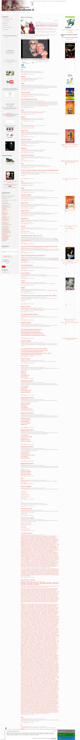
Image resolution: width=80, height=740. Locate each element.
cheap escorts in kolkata (52, 614)
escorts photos (40, 654)
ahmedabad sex (33, 555)
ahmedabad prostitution (25, 553)
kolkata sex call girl (55, 697)
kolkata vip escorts (42, 588)
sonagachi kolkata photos (25, 679)
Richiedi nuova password (8, 256)
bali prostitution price (35, 567)
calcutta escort (41, 627)
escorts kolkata (26, 597)
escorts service (25, 598)
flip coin (22, 318)
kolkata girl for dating (50, 663)
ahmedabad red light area (44, 560)
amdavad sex (31, 554)
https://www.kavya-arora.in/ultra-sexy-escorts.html (30, 330)
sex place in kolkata (30, 708)
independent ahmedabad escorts (36, 574)
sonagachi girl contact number (35, 613)
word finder (53, 283)
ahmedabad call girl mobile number (50, 543)
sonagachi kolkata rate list (54, 632)
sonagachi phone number (28, 681)
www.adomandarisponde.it (6, 232)
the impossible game (27, 265)
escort (22, 589)
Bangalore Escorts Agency (25, 403)
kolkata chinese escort (24, 593)
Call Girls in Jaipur (26, 139)
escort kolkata (56, 630)
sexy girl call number (36, 676)
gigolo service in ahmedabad (51, 563)
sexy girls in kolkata (53, 625)
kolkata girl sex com (44, 708)
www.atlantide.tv (4, 239)
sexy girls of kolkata (39, 637)
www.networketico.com (6, 219)
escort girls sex (55, 556)
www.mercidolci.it (5, 223)
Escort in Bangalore (24, 387)
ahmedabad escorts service (52, 568)
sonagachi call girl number (41, 605)
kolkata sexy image (53, 626)
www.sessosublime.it (5, 236)
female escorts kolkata (33, 632)
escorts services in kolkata (42, 617)
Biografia (8, 12)
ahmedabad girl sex (54, 540)
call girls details (44, 661)
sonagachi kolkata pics (24, 644)
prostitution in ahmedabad (43, 553)
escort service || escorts (28, 580)
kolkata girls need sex (24, 683)
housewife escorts (44, 658)
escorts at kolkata (54, 613)
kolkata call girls (54, 588)
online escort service (42, 701)
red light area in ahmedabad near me (39, 551)
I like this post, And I (26, 508)
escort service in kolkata (34, 596)
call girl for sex (27, 560)
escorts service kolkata (42, 596)
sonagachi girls (37, 661)
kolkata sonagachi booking (50, 616)
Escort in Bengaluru (24, 456)
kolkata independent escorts (28, 590)
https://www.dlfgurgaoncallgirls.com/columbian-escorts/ (31, 329)
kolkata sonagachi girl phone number (44, 633)
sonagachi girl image (27, 651)
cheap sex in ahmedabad (39, 538)
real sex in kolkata (41, 706)
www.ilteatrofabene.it (5, 229)
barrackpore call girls (30, 604)
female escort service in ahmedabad (51, 539)
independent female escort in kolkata (40, 643)
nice (22, 181)
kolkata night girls (51, 669)
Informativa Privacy (36, 738)
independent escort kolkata (54, 635)
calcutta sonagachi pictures (48, 671)
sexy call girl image (26, 639)
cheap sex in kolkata (41, 668)
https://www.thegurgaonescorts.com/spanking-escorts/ (31, 332)
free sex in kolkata (35, 711)
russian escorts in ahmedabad (39, 554)
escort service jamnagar (26, 557)
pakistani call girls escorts (35, 614)
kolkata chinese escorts (33, 593)
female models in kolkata (28, 655)
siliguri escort (23, 646)
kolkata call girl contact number (51, 639)
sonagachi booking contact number (50, 610)
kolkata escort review (48, 621)
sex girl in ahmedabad (30, 573)
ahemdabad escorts (46, 574)
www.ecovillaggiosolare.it (6, 230)
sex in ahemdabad (31, 537)
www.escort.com (56, 671)
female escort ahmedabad (35, 540)
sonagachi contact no (24, 640)
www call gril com (33, 639)
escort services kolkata (54, 619)
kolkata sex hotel (48, 707)
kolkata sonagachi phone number (36, 679)
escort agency (29, 609)
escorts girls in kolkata (52, 640)
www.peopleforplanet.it (6, 203)
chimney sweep (25, 92)
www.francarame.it (5, 206)
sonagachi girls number (37, 618)
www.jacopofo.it (4, 214)
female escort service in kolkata (51, 656)
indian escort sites (55, 712)
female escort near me (24, 703)
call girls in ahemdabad (34, 553)
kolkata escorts (23, 588)
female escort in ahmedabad (25, 575)
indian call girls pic (32, 640)
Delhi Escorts (23, 372)
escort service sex (53, 557)
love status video (35, 72)
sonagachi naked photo (48, 654)
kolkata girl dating (42, 664)
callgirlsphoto (26, 642)
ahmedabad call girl (47, 538)
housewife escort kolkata (42, 611)
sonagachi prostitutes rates (28, 634)
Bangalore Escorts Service (25, 392)
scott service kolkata (47, 628)
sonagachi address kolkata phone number (33, 646)
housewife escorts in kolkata (32, 610)
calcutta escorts (44, 600)
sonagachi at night (32, 683)
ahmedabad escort (38, 536)
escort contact (54, 707)
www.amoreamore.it (5, 238)
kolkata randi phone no (39, 669)
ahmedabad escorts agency (25, 570)
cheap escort (31, 653)
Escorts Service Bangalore (25, 422)
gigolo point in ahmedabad (25, 555)
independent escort (37, 590)
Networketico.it (8, 114)
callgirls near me (38, 713)
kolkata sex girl (52, 705)
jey (21, 70)
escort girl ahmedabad (54, 574)
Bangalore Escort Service (25, 439)
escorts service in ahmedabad (45, 569)
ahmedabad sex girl (37, 571)
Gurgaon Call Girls (24, 497)
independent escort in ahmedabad (26, 541)
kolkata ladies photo (43, 659)
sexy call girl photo (30, 643)
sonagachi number (30, 680)
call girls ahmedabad (42, 564)
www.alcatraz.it (4, 198)
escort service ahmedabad (25, 568)
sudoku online (53, 361)
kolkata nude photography (50, 677)
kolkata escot (53, 636)
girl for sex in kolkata (50, 701)
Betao (38, 720)
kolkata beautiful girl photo (36, 649)
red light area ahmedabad (30, 556)
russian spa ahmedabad (52, 566)
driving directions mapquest (38, 310)
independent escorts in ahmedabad (49, 536)
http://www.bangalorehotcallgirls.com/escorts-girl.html (31, 354)
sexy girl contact (33, 665)
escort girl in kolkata (32, 642)
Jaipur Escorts (36, 134)
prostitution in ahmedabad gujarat (44, 561)
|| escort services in (26, 533)
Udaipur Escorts (23, 526)
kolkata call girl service (41, 656)
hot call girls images (47, 636)
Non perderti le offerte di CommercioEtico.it (70, 37)
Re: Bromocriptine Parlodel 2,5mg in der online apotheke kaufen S (40, 170)
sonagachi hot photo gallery (26, 629)
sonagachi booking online (39, 621)
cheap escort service (45, 626)
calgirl (37, 564)
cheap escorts (43, 623)
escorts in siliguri (35, 627)
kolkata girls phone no (24, 666)
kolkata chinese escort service (32, 594)
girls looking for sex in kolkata (33, 667)
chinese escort (54, 592)
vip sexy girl (46, 665)
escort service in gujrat (35, 560)
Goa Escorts (44, 275)
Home (4, 12)
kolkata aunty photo (49, 664)
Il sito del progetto (70, 32)
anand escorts (45, 549)
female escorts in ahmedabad (29, 536)
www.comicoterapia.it (5, 220)
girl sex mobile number (28, 565)
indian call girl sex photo (26, 656)
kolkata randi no (36, 677)
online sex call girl (39, 562)
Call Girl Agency (25, 273)
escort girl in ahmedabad (51, 570)
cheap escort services (54, 631)
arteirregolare (4, 218)
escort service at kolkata (34, 597)
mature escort (23, 619)
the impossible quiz (46, 166)
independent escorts (45, 590)
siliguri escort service (24, 650)
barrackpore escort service (25, 605)
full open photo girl (44, 672)
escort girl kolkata (54, 644)
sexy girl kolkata (46, 641)
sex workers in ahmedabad (40, 556)
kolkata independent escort (39, 648)
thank (22, 188)
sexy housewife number (49, 666)
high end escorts (32, 666)
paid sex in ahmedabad (30, 538)
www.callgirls (41, 651)
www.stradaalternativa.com (6, 235)
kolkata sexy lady (53, 649)
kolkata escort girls (31, 645)
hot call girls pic (44, 620)
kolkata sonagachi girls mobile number (28, 636)
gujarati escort (53, 561)
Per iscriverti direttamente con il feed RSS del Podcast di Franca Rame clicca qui (10, 185)
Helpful (23, 288)
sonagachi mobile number (39, 673)
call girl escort (29, 567)
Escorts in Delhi (24, 373)
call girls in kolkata (46, 589)
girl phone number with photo (53, 672)
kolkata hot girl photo (27, 616)
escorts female (55, 681)
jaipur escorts (25, 210)
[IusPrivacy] (53, 738)
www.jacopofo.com (5, 212)
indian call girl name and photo (47, 681)
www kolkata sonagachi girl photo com (41, 653)
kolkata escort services (47, 599)
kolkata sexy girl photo (24, 612)
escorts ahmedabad (34, 570)
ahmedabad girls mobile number (47, 558)
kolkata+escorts (24, 606)
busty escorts (33, 674)
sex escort (52, 559)
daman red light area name (51, 565)
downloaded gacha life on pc (42, 102)
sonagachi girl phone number (36, 624)
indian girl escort (54, 679)
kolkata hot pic (39, 620)
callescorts (48, 668)
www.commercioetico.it (5, 222)
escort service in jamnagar (36, 558)
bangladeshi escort (35, 678)
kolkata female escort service (46, 624)
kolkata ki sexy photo (24, 632)
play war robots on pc (42, 104)
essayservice (38, 87)
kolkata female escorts (27, 622)
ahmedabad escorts (36, 535)
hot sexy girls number (35, 675)
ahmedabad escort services (45, 540)
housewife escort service (25, 682)
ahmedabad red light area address (43, 545)
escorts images (35, 659)
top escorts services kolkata (28, 699)
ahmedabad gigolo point (50, 551)
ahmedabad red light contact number (52, 573)
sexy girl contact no (25, 672)
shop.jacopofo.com (5, 213)
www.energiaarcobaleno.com (7, 224)
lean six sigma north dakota (25, 231)
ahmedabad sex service (41, 572)
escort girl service (43, 565)
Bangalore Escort (24, 389)
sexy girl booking (40, 665)
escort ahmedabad (30, 571)
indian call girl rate (28, 687)
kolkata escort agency (46, 645)
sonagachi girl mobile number (44, 635)
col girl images (35, 671)
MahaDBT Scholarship (28, 79)
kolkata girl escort (39, 644)
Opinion (23, 76)
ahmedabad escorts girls (47, 537)
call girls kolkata (33, 589)
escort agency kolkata (31, 697)
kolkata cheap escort (24, 701)
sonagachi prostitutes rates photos (49, 637)
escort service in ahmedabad (25, 569)
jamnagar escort (28, 559)
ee (21, 725)
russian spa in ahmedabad (30, 564)
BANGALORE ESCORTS (27, 381)
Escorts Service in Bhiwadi (25, 529)
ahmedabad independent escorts (53, 547)
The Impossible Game (48, 267)
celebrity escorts (51, 680)
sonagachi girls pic (54, 645)
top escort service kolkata (41, 598)
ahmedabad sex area (24, 552)
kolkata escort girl (28, 649)
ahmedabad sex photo (41, 552)
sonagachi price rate (41, 630)
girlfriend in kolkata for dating (31, 663)
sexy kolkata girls (34, 656)
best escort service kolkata (45, 631)
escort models (23, 680)
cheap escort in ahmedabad (31, 545)
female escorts (37, 592)
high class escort (32, 644)
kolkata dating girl (32, 657)
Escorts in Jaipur (23, 144)
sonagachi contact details (53, 646)
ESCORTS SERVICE (26, 323)
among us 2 (23, 159)
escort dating (46, 655)
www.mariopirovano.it (5, 210)
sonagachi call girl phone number (34, 612)
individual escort (37, 566)
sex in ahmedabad (42, 563)
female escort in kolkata (38, 680)
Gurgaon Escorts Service (25, 494)
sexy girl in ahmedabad (28, 549)
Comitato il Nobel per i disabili (7, 18)
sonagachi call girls (44, 614)
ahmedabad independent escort (37, 543)
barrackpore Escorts (46, 604)
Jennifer (23, 226)
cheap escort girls (35, 616)
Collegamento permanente (25, 71)
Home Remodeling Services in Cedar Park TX (41, 249)
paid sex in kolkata (41, 692)
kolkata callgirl (40, 655)
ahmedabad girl (44, 566)
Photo (22, 110)
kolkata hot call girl (39, 638)
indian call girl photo (29, 676)
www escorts (46, 615)
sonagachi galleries (51, 670)
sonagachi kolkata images (51, 676)
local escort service (54, 554)
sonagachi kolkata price (39, 662)
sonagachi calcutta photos (41, 663)
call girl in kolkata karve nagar (54, 655)
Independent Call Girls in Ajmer (26, 524)
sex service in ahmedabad (25, 574)
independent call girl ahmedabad (26, 551)
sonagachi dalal (34, 629)
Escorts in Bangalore (24, 386)
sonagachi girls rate (51, 620)
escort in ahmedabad (35, 569)
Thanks (23, 281)
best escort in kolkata (36, 631)
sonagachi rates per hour (55, 647)
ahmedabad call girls (27, 558)
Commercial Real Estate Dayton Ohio (37, 112)
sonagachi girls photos (24, 654)
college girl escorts (48, 657)
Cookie (28, 12)
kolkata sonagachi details (55, 668)
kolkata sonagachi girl (28, 618)
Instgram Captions (26, 119)
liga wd (46, 504)
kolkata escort (29, 588)
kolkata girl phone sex (45, 713)
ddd (22, 717)
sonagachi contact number (41, 642)
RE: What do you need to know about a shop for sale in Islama (39, 295)
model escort (38, 672)
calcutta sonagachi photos (49, 673)
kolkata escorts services (25, 596)
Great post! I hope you (27, 155)
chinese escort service (53, 594)
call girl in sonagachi (51, 609)
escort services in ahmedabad (27, 535)
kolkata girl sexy (29, 658)
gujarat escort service (45, 559)
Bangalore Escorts (24, 438)
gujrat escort (47, 554)
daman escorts (48, 555)
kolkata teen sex (44, 670)
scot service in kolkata (30, 695)
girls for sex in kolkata (29, 696)
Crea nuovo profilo (7, 255)
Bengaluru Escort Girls (25, 469)
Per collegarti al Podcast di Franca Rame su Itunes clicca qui (10, 182)
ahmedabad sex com (52, 560)
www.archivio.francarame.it (6, 207)
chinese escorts (48, 592)
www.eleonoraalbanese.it (6, 227)
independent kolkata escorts (25, 614)
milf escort (28, 625)
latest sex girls (51, 708)
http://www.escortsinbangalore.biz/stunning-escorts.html (32, 351)
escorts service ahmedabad (39, 573)
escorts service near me (48, 693)
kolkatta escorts (29, 600)
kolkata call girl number (41, 639)
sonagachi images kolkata (30, 673)
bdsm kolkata (45, 640)
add (22, 478)
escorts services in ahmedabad (47, 571)
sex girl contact (43, 676)
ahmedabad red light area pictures (51, 552)
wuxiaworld (51, 190)
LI (21, 502)
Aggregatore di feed (6, 272)
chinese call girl (46, 594)
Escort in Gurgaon (26, 486)
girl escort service (45, 699)
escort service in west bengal (39, 709)
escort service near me (51, 596)
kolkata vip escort (35, 588)
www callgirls (45, 606)
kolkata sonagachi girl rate (32, 617)
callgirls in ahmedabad (52, 553)
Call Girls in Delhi (24, 370)
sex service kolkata (51, 600)
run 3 (32, 183)
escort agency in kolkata (43, 650)
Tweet (23, 65)
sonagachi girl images (52, 653)
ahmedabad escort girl (54, 569)
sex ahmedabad (27, 563)
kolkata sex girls (24, 667)
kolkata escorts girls (45, 618)
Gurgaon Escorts (24, 491)
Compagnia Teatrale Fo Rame (16, 12)
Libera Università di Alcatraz (7, 27)
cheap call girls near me (47, 638)
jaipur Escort (24, 130)
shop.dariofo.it (4, 209)
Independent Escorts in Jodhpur (26, 523)
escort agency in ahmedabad (29, 539)
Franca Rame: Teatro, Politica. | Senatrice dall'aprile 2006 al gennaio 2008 (50, 1)
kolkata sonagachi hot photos (47, 652)
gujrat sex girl (45, 562)
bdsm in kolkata (52, 641)
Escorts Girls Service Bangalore (26, 436)
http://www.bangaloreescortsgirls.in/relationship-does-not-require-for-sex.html (36, 353)
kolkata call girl (48, 588)
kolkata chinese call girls (42, 593)
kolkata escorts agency (50, 598)
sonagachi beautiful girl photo (46, 674)
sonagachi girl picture (28, 659)
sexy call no (38, 670)
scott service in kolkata (36, 622)
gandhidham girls (27, 562)
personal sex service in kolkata (44, 625)
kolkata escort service (44, 595)
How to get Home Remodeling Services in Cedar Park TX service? (39, 246)
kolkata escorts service (52, 595)
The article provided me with (29, 314)
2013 (33, 63)
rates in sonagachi (32, 652)
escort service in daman (34, 561)
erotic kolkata (30, 677)
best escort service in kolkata (46, 601)
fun (22, 124)
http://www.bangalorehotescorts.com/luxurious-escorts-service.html (34, 348)
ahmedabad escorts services (45, 535)
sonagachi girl (32, 637)
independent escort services (42, 710)
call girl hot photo (34, 611)
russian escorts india (38, 712)
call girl (26, 586)
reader (23, 83)
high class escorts (42, 616)
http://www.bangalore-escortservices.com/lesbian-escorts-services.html (34, 350)
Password (4, 251)
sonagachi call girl (26, 613)
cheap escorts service (51, 667)
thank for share (25, 306)
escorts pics (26, 653)
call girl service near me (45, 557)
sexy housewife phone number (52, 659)
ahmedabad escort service (35, 568)
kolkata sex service (54, 599)
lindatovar (24, 148)
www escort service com (25, 707)
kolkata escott (40, 610)
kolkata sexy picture (24, 652)
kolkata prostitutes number (42, 629)
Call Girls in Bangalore (25, 421)
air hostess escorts (53, 651)
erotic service (24, 366)
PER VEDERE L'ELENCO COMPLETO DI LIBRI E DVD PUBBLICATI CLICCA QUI (70, 339)
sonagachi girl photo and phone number (34, 606)
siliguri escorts (26, 664)
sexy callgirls (38, 674)
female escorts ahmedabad (39, 539)
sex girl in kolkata (27, 665)
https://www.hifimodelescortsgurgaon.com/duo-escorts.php (32, 333)
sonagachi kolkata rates (25, 638)
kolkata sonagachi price (39, 657)
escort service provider (47, 697)
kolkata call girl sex (27, 692)
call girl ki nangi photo (24, 620)
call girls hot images (34, 625)
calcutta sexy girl (40, 632)
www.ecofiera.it (4, 233)
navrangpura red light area (36, 559)
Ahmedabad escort (24, 566)
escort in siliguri (31, 662)
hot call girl (35, 628)
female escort (43, 592)
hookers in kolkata (32, 670)
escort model (40, 671)
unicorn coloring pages (30, 126)
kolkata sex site (23, 691)
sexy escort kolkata (32, 620)
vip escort (35, 655)
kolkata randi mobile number (35, 682)
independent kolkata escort (38, 634)
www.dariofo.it (4, 208)
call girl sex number (36, 565)
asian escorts (40, 641)
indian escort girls (51, 660)
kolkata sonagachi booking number (53, 605)
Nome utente (4, 247)
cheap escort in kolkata (25, 615)
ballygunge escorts (35, 689)
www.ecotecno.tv (5, 234)
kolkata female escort (30, 592)
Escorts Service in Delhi (25, 375)
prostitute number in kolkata (32, 641)
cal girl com (46, 669)
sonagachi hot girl (35, 651)
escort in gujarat (51, 562)
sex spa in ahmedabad (51, 564)
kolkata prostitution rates (33, 668)
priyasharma (24, 218)
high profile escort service (45, 622)
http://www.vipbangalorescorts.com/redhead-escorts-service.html (33, 335)
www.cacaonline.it (5, 201)
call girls (22, 586)
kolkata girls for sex (24, 645)
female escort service (32, 595)
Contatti (24, 12)
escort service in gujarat (41, 555)
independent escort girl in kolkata (26, 647)
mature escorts (40, 628)
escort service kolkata (25, 623)
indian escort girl (29, 671)
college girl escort (39, 640)
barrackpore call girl (38, 604)
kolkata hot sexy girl (51, 661)
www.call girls (56, 666)
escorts (38, 595)
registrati (40, 61)
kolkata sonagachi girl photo (53, 665)
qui (34, 37)
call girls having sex (49, 556)
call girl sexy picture (43, 660)
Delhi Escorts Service (24, 376)
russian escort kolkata (32, 710)
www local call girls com (47, 567)
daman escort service (34, 563)
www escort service (27, 675)
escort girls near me (41, 707)
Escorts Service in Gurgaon (25, 496)
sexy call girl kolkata (26, 635)
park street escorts (28, 689)
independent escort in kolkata (40, 591)
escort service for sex (52, 549)
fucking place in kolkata (25, 713)
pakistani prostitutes (27, 678)
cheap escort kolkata (39, 615)
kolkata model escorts (32, 598)
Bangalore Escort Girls (25, 404)
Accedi (4, 266)
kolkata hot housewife (36, 658)
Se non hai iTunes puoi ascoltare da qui (10, 187)
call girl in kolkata (39, 589)
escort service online (53, 711)
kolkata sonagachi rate (33, 654)
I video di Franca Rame (26, 63)
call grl (41, 567)
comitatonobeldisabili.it (6, 217)
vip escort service (39, 652)
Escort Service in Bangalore (26, 419)
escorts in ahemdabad (32, 572)
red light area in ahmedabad (42, 547)
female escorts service (24, 595)
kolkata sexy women (24, 657)
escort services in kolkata (32, 599)
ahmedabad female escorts (25, 540)
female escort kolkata (37, 626)
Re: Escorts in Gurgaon (27, 518)
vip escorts (22, 673)
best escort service (46, 685)
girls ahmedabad (31, 566)
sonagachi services (36, 660)
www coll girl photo (25, 648)
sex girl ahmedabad (39, 537)
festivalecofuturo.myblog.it (6, 231)
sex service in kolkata (49, 597)
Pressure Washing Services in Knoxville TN (33, 255)
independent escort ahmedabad (38, 541)
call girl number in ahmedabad (31, 547)
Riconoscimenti (5, 23)
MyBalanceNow (51, 290)
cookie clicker (23, 175)
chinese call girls (40, 594)
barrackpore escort (53, 604)
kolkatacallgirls (45, 680)
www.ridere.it (4, 240)
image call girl (53, 675)
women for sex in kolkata (29, 712)
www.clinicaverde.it (5, 237)
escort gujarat (33, 562)
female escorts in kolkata (55, 622)
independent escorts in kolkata (50, 591)
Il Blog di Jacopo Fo (6, 25)
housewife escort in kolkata (25, 611)
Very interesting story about (29, 99)
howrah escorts (32, 713)
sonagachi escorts (39, 645)
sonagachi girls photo (39, 636)
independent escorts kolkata (29, 591)
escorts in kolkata (42, 597)
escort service (30, 608)
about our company (24, 513)
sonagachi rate (43, 682)
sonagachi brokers (51, 629)
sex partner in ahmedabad (37, 549)
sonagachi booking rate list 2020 (52, 611)
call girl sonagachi (31, 607)
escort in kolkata (23, 600)
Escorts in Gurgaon (24, 493)
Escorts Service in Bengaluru (26, 471)
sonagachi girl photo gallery (45, 613)
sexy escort (50, 658)
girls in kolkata (42, 677)
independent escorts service (35, 705)
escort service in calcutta (30, 621)
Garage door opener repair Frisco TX (31, 235)
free (22, 163)
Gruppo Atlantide (5, 29)
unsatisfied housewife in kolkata (26, 660)
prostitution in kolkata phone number (28, 669)
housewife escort (42, 678)
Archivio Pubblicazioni (6, 21)
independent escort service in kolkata (49, 690)
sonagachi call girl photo (39, 607)
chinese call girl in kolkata (51, 593)
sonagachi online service (48, 607)
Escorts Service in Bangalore (26, 390)
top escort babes (48, 691)
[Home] (18, 5)
